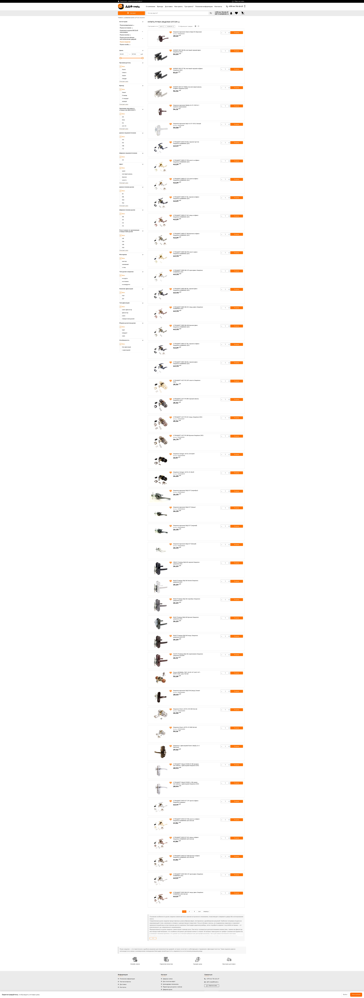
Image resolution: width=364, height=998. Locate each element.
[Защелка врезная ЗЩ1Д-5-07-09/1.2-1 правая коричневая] (160, 112)
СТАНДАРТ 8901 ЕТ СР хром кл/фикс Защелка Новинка (185, 802)
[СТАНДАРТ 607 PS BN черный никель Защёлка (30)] (160, 405)
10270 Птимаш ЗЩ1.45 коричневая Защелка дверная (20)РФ (188, 655)
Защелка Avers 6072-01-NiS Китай (185, 728)
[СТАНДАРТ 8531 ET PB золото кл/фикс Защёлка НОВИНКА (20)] (160, 167)
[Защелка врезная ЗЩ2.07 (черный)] (160, 532)
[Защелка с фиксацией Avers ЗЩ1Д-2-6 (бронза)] (160, 752)
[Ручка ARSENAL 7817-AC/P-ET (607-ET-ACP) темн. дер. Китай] (160, 679)
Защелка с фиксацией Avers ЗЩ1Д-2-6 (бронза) (186, 747)
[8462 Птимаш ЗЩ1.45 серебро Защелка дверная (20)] (160, 605)
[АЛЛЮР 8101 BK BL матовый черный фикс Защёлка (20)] (160, 56)
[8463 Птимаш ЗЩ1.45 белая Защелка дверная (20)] (160, 587)
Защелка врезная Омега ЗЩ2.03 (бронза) (187, 32)
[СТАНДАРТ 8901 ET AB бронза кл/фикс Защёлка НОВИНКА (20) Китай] (160, 862)
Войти (345, 994)
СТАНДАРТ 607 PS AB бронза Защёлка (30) (188, 436)
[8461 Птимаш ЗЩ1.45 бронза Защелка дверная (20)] (160, 624)
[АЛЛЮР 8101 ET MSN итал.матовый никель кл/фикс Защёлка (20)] (160, 93)
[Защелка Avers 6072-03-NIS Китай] (160, 715)
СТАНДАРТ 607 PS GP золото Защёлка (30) (186, 382)
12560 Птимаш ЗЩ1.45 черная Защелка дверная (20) (186, 563)
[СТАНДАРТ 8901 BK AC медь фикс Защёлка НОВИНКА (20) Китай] (160, 899)
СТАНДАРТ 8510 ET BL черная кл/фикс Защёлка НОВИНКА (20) (186, 345)
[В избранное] (170, 32)
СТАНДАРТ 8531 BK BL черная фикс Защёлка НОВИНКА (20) (185, 290)
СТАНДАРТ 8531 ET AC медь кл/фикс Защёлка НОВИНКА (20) (185, 217)
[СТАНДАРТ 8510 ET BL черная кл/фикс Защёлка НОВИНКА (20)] (160, 350)
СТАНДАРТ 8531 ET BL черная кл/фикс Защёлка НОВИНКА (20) (186, 198)
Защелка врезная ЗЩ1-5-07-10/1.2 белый (187, 124)
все (199, 911)
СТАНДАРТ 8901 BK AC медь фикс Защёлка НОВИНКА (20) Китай (188, 894)
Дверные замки (168, 979)
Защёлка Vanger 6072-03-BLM (183, 454)
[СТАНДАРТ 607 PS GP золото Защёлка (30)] (160, 387)
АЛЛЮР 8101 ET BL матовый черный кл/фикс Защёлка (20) (188, 70)
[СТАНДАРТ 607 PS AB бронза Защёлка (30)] (160, 442)
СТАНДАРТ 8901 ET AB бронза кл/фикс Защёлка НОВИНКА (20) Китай (186, 857)
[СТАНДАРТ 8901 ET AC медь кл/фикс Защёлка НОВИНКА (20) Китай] (160, 844)
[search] (210, 13)
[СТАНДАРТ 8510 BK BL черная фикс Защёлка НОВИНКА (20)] (160, 368)
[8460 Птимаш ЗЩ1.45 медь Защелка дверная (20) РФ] (160, 642)
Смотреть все (123, 81)
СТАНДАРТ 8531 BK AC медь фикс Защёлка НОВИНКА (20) (188, 308)
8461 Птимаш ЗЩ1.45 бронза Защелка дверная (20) (186, 619)
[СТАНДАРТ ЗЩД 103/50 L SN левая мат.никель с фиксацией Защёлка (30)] (160, 789)
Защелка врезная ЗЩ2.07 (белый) (184, 544)
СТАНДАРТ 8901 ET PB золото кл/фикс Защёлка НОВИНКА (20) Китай (186, 820)
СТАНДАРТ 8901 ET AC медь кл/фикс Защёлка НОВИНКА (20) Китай (186, 839)
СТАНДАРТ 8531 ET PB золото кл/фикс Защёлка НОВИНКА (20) (186, 162)
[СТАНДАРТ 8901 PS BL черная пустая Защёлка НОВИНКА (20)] (160, 148)
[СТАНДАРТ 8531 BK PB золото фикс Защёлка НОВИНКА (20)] (160, 258)
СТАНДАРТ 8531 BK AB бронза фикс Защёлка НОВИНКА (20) (185, 327)
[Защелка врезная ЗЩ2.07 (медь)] (160, 513)
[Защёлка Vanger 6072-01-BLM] (160, 478)
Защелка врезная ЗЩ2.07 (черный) (185, 526)
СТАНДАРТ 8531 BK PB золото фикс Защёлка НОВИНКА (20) (185, 253)
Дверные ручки (167, 989)
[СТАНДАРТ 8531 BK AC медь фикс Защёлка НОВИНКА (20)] (160, 313)
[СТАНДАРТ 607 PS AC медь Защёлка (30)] (160, 423)
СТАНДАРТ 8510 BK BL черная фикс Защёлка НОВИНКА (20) (185, 363)
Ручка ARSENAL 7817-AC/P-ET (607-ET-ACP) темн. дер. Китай (186, 674)
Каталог (133, 13)
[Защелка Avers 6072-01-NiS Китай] (160, 734)
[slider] (120, 58)
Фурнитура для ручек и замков (172, 987)
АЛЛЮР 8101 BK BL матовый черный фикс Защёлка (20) (187, 51)
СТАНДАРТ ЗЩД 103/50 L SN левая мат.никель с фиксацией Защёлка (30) (186, 784)
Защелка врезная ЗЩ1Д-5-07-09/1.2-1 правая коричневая (186, 107)
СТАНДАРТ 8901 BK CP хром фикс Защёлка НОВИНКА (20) (188, 875)
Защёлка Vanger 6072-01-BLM (183, 473)
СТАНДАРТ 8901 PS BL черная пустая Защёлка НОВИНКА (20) (186, 143)
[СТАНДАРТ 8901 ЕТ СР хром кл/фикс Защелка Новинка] (160, 807)
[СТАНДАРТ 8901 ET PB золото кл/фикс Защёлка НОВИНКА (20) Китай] (160, 825)
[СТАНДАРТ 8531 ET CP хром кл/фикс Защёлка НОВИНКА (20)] (160, 185)
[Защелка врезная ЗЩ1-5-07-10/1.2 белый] (160, 130)
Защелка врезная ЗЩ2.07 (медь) (184, 508)
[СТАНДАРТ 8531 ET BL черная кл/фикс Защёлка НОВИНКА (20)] (160, 203)
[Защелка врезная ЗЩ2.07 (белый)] (160, 550)
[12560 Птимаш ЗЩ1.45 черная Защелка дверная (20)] (160, 568)
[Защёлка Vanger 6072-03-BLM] (160, 460)
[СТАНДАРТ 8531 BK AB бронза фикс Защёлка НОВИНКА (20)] (160, 332)
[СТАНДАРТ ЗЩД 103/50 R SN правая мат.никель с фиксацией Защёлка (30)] (160, 770)
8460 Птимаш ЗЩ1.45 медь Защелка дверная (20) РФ (185, 637)
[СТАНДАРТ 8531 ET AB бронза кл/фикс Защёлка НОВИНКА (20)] (160, 240)
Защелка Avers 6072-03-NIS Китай (185, 710)
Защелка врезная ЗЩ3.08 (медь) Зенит (186, 691)
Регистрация (356, 994)
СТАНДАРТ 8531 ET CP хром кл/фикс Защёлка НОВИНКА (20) (185, 180)
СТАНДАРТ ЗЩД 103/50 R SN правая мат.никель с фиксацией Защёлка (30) (186, 765)
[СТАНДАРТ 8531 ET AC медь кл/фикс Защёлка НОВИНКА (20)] (160, 222)
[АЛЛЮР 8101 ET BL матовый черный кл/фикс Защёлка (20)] (160, 75)
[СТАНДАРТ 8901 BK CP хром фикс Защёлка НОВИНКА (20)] (160, 880)
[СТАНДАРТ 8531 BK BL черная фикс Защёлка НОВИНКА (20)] (160, 295)
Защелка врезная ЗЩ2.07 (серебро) (185, 491)
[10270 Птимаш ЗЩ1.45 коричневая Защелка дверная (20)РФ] (160, 660)
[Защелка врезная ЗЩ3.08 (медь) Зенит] (160, 697)
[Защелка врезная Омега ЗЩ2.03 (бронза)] (160, 38)
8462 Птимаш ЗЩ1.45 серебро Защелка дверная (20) (186, 600)
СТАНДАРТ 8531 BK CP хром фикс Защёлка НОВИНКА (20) (188, 272)
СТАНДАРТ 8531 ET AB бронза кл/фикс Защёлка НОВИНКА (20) (186, 235)
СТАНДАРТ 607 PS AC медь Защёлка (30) (187, 418)
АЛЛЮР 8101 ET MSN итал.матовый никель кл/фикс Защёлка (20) (187, 88)
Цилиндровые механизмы (170, 984)
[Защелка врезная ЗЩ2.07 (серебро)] (160, 496)
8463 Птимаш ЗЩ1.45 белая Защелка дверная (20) (185, 582)
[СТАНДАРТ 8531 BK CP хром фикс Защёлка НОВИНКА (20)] (160, 277)
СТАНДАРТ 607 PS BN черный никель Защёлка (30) (186, 400)
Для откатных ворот (169, 981)
